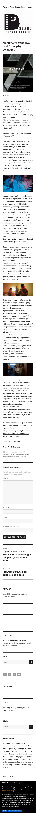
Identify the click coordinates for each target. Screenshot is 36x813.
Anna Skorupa (20, 454)
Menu (30, 7)
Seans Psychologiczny (15, 7)
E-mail (6, 517)
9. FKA (13, 454)
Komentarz (7, 479)
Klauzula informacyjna (15, 810)
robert (7, 452)
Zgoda (4, 810)
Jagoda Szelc (15, 456)
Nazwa (6, 508)
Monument (23, 456)
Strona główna (8, 776)
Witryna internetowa (11, 527)
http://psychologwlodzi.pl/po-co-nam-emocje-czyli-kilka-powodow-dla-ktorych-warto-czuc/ (18, 433)
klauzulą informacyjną (9, 791)
